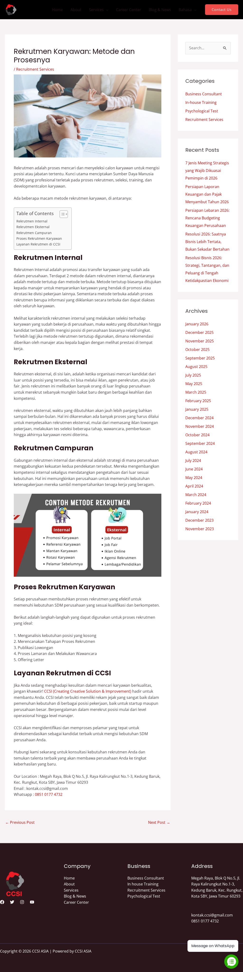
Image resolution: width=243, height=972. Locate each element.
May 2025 (193, 383)
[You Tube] (32, 902)
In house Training (143, 884)
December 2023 (199, 520)
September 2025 (200, 358)
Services (96, 9)
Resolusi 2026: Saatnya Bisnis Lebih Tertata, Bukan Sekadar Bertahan (207, 241)
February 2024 (198, 503)
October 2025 (197, 349)
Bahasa (185, 9)
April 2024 (194, 486)
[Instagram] (22, 902)
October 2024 (197, 435)
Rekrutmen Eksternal (33, 227)
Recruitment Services (35, 69)
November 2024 (199, 426)
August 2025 (196, 366)
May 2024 (193, 477)
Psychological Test (201, 111)
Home (57, 9)
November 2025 (199, 341)
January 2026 (196, 324)
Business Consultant (203, 94)
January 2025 (196, 409)
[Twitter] (12, 902)
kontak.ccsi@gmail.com (212, 915)
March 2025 (195, 392)
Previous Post (20, 822)
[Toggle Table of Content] (61, 214)
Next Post (159, 822)
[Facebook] (2, 902)
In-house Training (201, 102)
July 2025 (193, 375)
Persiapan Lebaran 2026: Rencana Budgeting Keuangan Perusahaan (207, 218)
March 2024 (195, 494)
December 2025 (199, 332)
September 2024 (200, 443)
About (75, 9)
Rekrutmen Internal (31, 221)
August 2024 (196, 452)
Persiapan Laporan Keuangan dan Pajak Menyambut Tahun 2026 (207, 194)
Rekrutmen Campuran (34, 232)
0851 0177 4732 (48, 794)
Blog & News (160, 9)
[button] (221, 9)
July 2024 (193, 460)
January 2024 (196, 511)
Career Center (128, 9)
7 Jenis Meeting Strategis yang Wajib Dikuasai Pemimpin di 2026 (207, 170)
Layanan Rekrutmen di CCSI (38, 244)
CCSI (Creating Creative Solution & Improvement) (87, 691)
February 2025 (198, 400)
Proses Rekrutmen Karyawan (39, 238)
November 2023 (199, 528)
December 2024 (199, 417)
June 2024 (194, 469)
